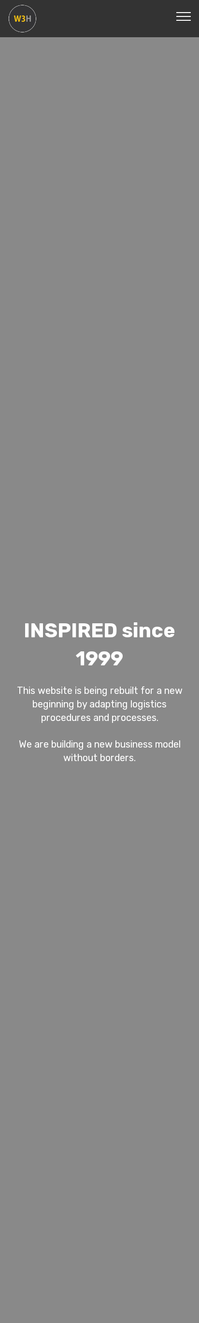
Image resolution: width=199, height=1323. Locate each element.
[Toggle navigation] (183, 16)
